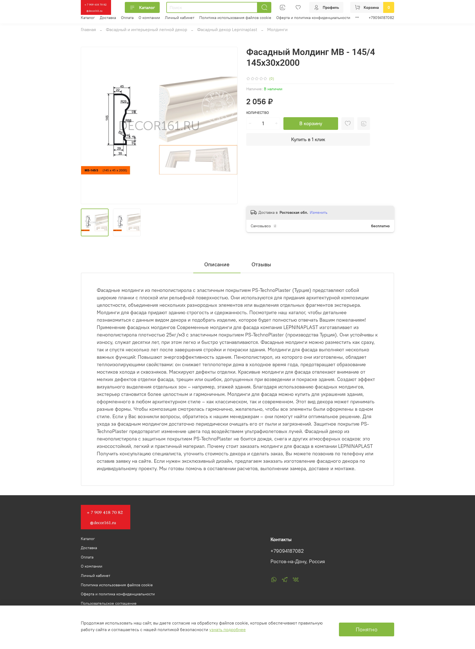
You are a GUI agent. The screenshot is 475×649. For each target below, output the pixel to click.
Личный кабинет (179, 17)
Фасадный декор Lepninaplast (227, 29)
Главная (88, 29)
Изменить (318, 212)
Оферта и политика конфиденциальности (313, 17)
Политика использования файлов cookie (235, 17)
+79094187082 (381, 17)
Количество (257, 113)
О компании (149, 17)
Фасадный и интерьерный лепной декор (146, 29)
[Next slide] (228, 125)
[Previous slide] (89, 125)
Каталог (147, 7)
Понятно (366, 629)
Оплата (127, 17)
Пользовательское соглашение (109, 603)
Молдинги (277, 29)
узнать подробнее (227, 629)
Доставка (108, 17)
